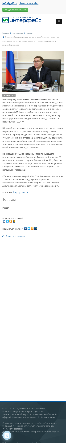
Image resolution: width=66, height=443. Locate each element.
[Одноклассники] (10, 221)
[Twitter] (7, 221)
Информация (17, 33)
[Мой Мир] (14, 221)
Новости (29, 33)
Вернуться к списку (15, 236)
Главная (5, 33)
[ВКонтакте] (4, 221)
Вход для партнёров (15, 9)
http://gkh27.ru (20, 192)
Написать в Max (28, 3)
